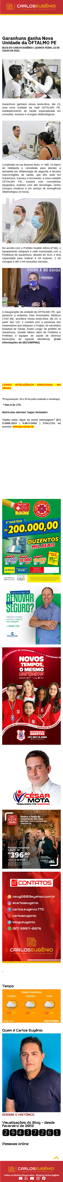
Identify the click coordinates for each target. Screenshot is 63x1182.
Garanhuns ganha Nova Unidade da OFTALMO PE (29, 40)
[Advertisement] (31, 467)
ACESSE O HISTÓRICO (18, 1114)
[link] (23, 426)
